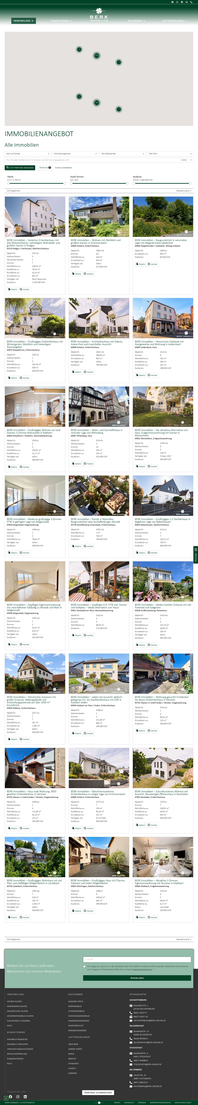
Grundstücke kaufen (17, 1011)
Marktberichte (76, 1026)
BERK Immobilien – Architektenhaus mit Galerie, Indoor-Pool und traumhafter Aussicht (97, 343)
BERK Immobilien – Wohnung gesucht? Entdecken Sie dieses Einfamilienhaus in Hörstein (161, 698)
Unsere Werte (75, 1049)
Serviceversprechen (17, 1054)
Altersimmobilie (76, 1011)
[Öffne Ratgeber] (144, 21)
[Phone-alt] (191, 2)
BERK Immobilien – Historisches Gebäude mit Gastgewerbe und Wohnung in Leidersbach (159, 343)
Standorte (73, 1064)
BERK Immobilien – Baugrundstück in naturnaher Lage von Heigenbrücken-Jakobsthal (161, 241)
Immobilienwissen (77, 1031)
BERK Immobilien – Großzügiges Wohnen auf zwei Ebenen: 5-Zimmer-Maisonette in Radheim (33, 431)
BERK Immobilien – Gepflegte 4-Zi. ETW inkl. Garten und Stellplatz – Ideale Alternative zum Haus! (99, 606)
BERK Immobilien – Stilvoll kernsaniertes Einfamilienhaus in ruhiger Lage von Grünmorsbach (98, 793)
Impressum (142, 1103)
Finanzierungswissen (78, 1021)
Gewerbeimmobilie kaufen (20, 1016)
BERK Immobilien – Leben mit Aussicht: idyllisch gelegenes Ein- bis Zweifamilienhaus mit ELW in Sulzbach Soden (96, 700)
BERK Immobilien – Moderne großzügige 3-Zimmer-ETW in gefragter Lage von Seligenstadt (34, 520)
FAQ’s (9, 1026)
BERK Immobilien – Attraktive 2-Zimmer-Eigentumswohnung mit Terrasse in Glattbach (159, 882)
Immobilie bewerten (17, 1039)
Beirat (71, 1054)
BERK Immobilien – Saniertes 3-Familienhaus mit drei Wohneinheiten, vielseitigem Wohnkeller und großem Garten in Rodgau (33, 243)
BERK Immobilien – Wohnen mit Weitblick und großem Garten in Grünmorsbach (96, 241)
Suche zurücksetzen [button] (63, 168)
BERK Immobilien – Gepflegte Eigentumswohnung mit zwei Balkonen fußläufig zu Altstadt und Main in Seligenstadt (34, 608)
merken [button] (25, 289)
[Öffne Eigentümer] (70, 21)
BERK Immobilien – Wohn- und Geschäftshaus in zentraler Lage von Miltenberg (97, 431)
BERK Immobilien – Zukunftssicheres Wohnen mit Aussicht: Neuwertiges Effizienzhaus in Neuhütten (161, 793)
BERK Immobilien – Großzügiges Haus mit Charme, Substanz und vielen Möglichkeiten (98, 882)
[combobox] (28, 153)
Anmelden (137, 978)
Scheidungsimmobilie (79, 1016)
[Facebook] (172, 2)
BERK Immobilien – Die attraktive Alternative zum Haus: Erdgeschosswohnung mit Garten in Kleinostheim (161, 433)
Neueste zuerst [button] (183, 191)
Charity (72, 1068)
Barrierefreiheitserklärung (160, 1103)
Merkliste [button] (44, 168)
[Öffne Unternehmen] (185, 21)
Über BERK (73, 1044)
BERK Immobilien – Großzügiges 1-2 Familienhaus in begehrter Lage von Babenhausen (162, 520)
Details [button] (14, 289)
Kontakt (72, 1059)
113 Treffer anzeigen (21, 168)
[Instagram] (177, 2)
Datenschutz (129, 1103)
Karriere (72, 1073)
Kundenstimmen (15, 1059)
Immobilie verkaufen (17, 1044)
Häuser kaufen (14, 1001)
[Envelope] (187, 2)
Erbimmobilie (75, 1006)
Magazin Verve (75, 1001)
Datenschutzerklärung (142, 969)
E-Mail (89, 960)
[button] (6, 1098)
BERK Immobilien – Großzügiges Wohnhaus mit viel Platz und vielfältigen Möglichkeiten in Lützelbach (34, 882)
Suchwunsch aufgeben (18, 1021)
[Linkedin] (182, 2)
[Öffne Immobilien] (32, 21)
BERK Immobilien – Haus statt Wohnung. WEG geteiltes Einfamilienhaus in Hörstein (31, 793)
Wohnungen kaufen (17, 1006)
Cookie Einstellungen (183, 1103)
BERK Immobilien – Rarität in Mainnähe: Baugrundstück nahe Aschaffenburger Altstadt (95, 520)
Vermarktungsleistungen (20, 1049)
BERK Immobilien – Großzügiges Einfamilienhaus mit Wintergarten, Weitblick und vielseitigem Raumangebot (35, 344)
